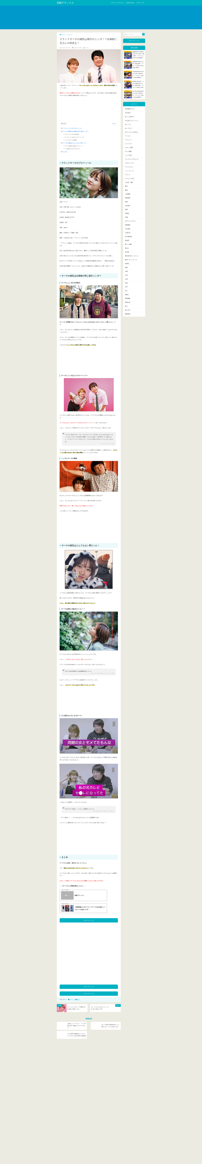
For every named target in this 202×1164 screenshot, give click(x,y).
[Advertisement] (101, 17)
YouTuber (127, 113)
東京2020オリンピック (132, 256)
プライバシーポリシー (117, 2)
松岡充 (127, 263)
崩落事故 (127, 225)
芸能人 (127, 294)
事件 (126, 186)
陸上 (126, 306)
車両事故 (127, 298)
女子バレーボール (130, 221)
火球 (126, 279)
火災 (126, 275)
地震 (126, 209)
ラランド (69, 34)
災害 (126, 283)
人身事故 (127, 194)
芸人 (78, 999)
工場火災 (127, 232)
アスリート (128, 140)
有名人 (127, 248)
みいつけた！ (129, 128)
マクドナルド (129, 167)
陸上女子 (127, 310)
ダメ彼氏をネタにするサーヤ (72, 148)
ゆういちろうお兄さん (131, 132)
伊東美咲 (127, 198)
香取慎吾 (127, 314)
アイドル (127, 136)
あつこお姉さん (129, 116)
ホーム (63, 34)
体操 (126, 201)
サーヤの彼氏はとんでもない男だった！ (75, 143)
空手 (126, 287)
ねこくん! (128, 124)
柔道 (126, 267)
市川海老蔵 (128, 236)
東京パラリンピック (131, 260)
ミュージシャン (129, 171)
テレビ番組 (128, 151)
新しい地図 (128, 244)
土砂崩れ (127, 205)
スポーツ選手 (129, 147)
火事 (126, 271)
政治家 (127, 240)
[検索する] (143, 34)
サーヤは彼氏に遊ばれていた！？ (74, 146)
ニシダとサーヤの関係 (71, 140)
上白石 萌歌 (129, 182)
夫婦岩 (127, 213)
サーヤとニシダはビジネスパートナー (75, 137)
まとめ (65, 152)
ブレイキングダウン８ (131, 159)
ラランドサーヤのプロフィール (72, 128)
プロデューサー (129, 163)
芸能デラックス (65, 2)
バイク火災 (128, 155)
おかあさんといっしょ (131, 120)
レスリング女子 (129, 178)
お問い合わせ (130, 2)
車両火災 (127, 302)
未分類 (127, 252)
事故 (126, 190)
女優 (126, 217)
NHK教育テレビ (129, 109)
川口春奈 (127, 229)
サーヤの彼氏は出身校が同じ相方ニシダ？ (76, 131)
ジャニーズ (128, 143)
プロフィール (140, 2)
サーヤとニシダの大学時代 (72, 134)
